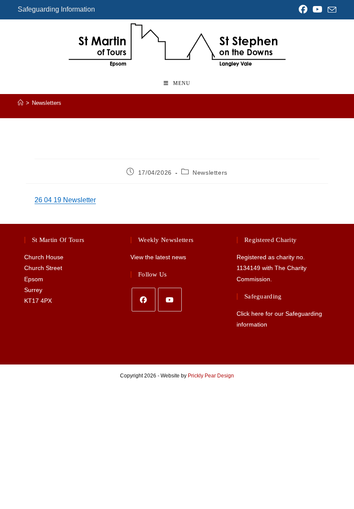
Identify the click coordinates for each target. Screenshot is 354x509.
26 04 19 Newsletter (65, 200)
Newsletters (46, 103)
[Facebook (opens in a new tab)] (303, 9)
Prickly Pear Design (211, 376)
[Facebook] (143, 299)
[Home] (20, 103)
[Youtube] (170, 299)
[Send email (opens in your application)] (330, 10)
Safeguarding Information (56, 9)
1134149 (248, 267)
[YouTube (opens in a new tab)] (317, 9)
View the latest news (158, 257)
